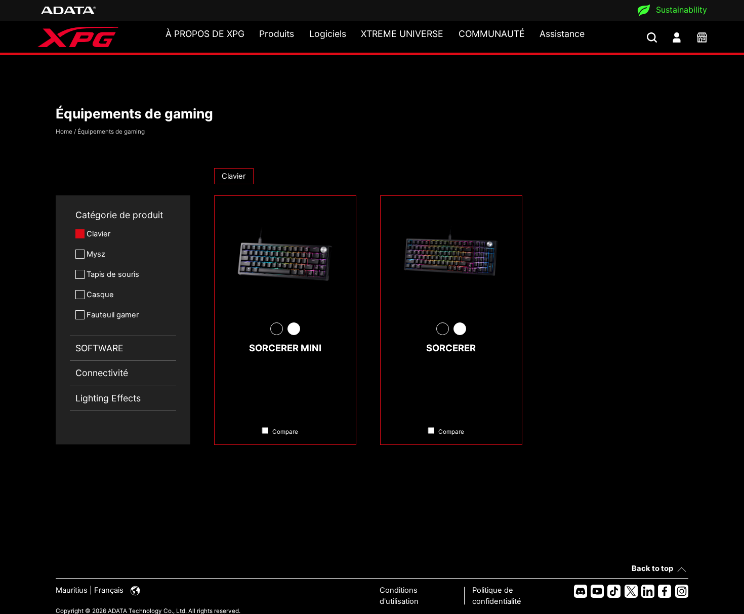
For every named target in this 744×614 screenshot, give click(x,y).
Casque (100, 294)
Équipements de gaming (111, 131)
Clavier (98, 233)
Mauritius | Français (91, 590)
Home (64, 131)
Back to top (652, 568)
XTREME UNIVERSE (402, 33)
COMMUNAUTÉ (492, 33)
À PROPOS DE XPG (205, 33)
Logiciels (327, 33)
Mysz (96, 254)
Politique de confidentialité (496, 596)
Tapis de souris (113, 274)
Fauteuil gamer (113, 314)
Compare (285, 431)
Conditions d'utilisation (399, 596)
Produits (276, 33)
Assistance (562, 33)
